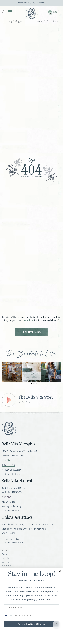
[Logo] (32, 13)
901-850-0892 (8, 465)
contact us (27, 320)
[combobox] (8, 615)
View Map (6, 460)
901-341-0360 (8, 533)
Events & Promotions (47, 21)
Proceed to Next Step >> (31, 623)
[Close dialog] (60, 571)
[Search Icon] (3, 11)
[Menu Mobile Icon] (10, 11)
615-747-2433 (8, 502)
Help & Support (16, 21)
